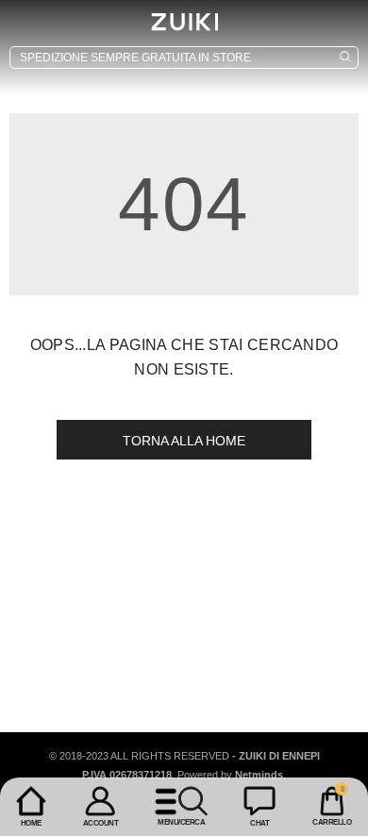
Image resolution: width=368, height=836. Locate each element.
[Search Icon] (184, 57)
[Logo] (184, 21)
